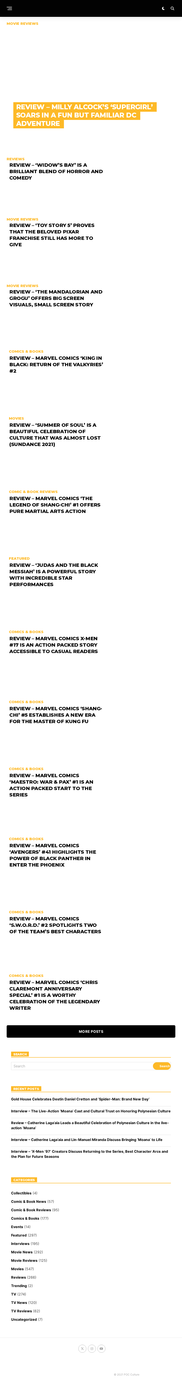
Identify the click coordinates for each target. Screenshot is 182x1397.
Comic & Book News (28, 1201)
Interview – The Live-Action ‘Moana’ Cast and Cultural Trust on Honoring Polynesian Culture (91, 1111)
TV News (19, 1302)
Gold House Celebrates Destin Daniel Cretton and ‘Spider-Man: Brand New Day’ (80, 1099)
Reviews (18, 1277)
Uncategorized (24, 1319)
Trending (19, 1286)
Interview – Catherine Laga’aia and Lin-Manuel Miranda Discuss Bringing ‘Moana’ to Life (86, 1139)
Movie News (22, 1252)
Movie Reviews (24, 1260)
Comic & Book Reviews (31, 1210)
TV (13, 1294)
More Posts (91, 1031)
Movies (17, 1269)
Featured (19, 1235)
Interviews (20, 1243)
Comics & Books (25, 1218)
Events (17, 1227)
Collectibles (21, 1193)
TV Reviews (21, 1311)
